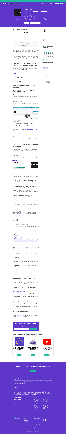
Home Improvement (25, 392)
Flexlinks (24, 404)
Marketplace (35, 405)
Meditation (46, 392)
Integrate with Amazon (45, 405)
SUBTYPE (16, 162)
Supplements (49, 393)
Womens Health (33, 394)
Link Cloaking (44, 406)
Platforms (43, 3)
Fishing (26, 391)
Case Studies (32, 381)
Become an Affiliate (26, 420)
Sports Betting (43, 393)
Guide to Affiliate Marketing (15, 3)
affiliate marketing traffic (20, 315)
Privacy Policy (25, 421)
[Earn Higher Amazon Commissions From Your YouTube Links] (47, 341)
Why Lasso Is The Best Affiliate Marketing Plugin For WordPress (19, 348)
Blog (47, 3)
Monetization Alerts (45, 400)
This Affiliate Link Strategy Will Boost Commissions (37, 426)
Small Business (37, 393)
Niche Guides (49, 381)
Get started (61, 3)
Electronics (18, 391)
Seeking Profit (21, 383)
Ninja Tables (24, 405)
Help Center (44, 419)
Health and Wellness (16, 392)
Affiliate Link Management (46, 399)
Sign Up (44, 422)
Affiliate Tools (15, 381)
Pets (22, 393)
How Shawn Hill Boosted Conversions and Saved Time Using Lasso (38, 422)
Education (42, 381)
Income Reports (35, 401)
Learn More (15, 167)
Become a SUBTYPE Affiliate (35, 22)
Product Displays (36, 409)
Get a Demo (56, 3)
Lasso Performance (33, 227)
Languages (36, 392)
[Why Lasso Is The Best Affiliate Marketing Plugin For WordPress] (19, 341)
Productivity (28, 393)
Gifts (40, 391)
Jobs (33, 392)
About (24, 418)
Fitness (28, 391)
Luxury (41, 392)
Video (20, 394)
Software (40, 393)
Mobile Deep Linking (36, 408)
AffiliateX (15, 402)
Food (30, 391)
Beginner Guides (28, 381)
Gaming (35, 391)
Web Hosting (22, 394)
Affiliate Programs (45, 420)
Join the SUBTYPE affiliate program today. (19, 60)
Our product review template (20, 213)
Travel (18, 394)
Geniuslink (15, 405)
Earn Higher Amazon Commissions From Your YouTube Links (47, 348)
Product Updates (16, 383)
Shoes (15, 73)
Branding (25, 419)
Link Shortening (35, 406)
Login (43, 421)
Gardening (38, 391)
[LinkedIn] (44, 42)
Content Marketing (37, 381)
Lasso (21, 358)
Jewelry (32, 392)
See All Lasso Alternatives (17, 399)
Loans (39, 392)
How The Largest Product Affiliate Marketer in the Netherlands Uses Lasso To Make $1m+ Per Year (37, 419)
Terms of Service (26, 422)
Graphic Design (43, 391)
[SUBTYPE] (34, 165)
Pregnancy (25, 393)
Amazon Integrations (36, 400)
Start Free (26, 22)
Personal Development (19, 393)
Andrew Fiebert (26, 16)
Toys (16, 394)
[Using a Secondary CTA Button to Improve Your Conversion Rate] (33, 341)
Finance (23, 391)
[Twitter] (45, 42)
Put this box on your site (22, 167)
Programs (51, 3)
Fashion (21, 391)
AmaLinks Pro (15, 403)
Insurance (29, 392)
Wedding (26, 394)
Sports (47, 393)
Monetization (45, 381)
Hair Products (47, 391)
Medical (43, 392)
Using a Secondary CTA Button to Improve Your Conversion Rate (33, 348)
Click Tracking (44, 408)
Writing (36, 394)
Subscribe (33, 328)
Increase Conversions (36, 399)
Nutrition (15, 393)
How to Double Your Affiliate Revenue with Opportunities (37, 424)
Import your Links (45, 409)
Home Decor (20, 392)
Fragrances (32, 391)
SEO (24, 383)
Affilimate (24, 402)
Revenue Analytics (45, 401)
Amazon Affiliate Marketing (22, 381)
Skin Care (33, 393)
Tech (14, 394)
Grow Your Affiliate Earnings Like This (37, 428)
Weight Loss (28, 394)
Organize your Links (45, 407)
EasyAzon (15, 404)
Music (48, 392)
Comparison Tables (36, 407)
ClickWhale (24, 403)
